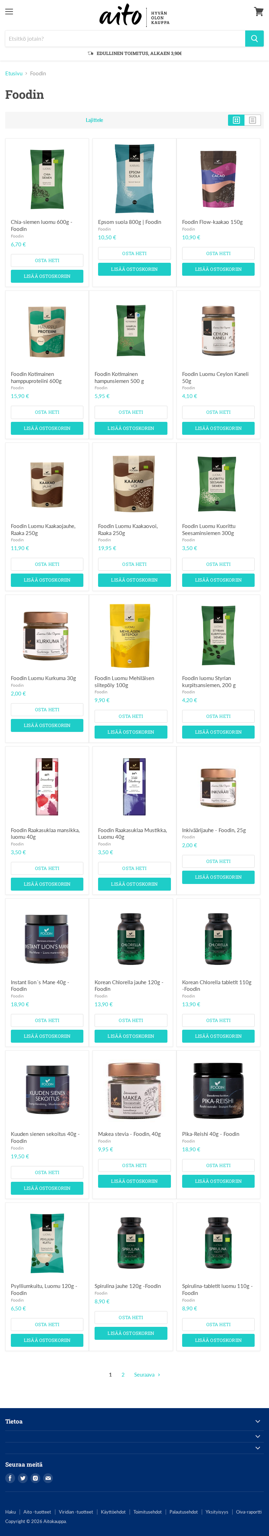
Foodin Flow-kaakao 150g (212, 222)
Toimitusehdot (147, 1512)
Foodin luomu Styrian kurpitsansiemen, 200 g (209, 681)
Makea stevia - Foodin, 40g (129, 1134)
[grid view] (236, 120)
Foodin (17, 236)
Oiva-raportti (249, 1512)
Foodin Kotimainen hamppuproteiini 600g (36, 377)
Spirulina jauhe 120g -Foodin (128, 1286)
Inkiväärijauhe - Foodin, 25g (214, 830)
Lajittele (94, 120)
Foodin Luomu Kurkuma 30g (43, 678)
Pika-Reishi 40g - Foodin (210, 1134)
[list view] (252, 120)
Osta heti (47, 260)
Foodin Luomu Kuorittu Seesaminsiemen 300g (208, 529)
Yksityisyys (217, 1512)
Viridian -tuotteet (76, 1512)
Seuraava (145, 1374)
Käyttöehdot (113, 1512)
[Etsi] (254, 38)
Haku (10, 1512)
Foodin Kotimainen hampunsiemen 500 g (119, 377)
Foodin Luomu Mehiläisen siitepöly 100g (124, 681)
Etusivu (13, 73)
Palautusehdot (184, 1512)
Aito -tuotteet (37, 1512)
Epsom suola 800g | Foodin (129, 222)
